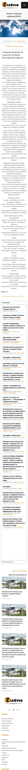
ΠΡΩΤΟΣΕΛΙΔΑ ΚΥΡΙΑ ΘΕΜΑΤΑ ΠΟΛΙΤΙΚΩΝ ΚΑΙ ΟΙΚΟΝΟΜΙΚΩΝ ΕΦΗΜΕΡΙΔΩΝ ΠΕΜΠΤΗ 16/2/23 (12, 426)
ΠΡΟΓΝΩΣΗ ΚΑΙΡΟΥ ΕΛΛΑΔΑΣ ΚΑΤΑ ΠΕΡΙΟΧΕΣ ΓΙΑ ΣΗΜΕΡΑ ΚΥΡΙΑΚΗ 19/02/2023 (13, 349)
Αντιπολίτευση (6, 342)
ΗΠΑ (10, 471)
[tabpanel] (14, 432)
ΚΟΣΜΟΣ (18, 470)
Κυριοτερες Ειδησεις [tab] (7, 562)
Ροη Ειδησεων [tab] (5, 303)
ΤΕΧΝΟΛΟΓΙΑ (5, 471)
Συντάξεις (4, 764)
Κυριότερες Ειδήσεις (18, 296)
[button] (24, 5)
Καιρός (21, 46)
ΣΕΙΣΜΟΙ (22, 482)
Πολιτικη (4, 714)
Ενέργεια (4, 753)
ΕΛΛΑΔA (15, 46)
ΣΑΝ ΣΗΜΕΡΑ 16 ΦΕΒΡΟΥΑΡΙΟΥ (12, 435)
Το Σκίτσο (16, 311)
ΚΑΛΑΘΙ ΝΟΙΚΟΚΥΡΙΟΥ (7, 404)
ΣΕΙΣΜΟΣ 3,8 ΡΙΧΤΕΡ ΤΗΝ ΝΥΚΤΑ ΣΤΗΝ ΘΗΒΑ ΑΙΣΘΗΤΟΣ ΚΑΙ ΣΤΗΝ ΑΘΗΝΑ (12, 478)
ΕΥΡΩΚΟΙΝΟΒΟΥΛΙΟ (6, 368)
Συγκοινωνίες (18, 319)
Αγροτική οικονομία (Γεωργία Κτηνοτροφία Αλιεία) (13, 742)
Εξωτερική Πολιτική (7, 723)
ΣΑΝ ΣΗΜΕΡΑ (6, 486)
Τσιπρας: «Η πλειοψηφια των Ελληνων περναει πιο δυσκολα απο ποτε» (14, 388)
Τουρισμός (5, 739)
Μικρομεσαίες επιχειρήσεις (9, 748)
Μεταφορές (5, 757)
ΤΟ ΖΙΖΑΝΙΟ (8, 46)
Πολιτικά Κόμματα (14, 342)
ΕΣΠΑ (3, 760)
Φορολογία (5, 762)
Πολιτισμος (5, 769)
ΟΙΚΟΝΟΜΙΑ (19, 391)
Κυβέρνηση (5, 728)
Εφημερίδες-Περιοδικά (8, 431)
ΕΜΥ (5, 296)
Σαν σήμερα (19, 359)
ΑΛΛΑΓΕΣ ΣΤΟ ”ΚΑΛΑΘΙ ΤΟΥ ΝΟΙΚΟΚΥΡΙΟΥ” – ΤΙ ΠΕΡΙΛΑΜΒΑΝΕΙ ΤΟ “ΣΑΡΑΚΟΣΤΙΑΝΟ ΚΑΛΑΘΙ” (14, 399)
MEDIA (18, 429)
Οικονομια (5, 735)
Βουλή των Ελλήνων (7, 718)
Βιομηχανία (5, 746)
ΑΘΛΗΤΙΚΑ (17, 331)
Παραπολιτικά (5, 725)
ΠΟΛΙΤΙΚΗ (19, 341)
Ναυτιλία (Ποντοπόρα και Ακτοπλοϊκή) (12, 750)
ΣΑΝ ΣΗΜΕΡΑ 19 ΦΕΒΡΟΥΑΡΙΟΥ (12, 357)
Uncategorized (20, 437)
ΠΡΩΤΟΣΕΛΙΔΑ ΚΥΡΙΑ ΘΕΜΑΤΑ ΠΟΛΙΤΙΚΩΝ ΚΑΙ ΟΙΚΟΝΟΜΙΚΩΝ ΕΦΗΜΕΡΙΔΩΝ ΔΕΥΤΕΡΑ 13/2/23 (12, 509)
